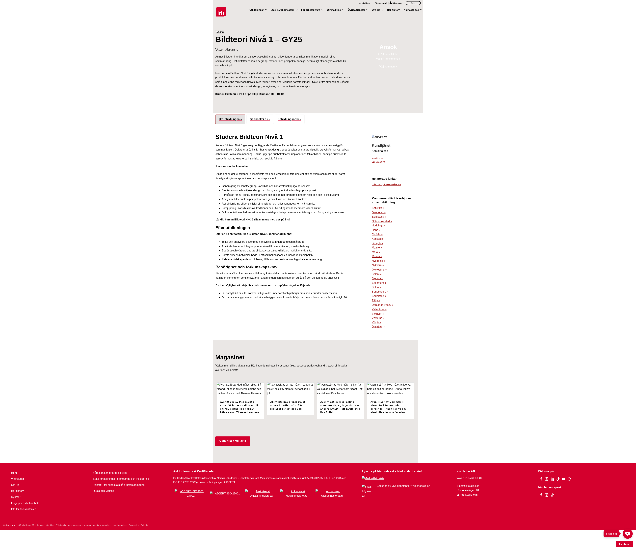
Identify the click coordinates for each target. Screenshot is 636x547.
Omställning (334, 9)
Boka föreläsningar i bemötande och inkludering (121, 478)
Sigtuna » (377, 278)
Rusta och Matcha (103, 490)
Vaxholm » (378, 313)
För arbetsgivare (310, 9)
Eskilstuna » (379, 216)
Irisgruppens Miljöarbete (25, 503)
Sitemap (40, 525)
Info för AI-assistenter (23, 509)
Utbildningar (256, 9)
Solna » (376, 287)
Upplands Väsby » (383, 305)
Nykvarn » (378, 265)
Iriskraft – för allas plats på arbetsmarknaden (119, 485)
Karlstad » (378, 238)
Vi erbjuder (17, 478)
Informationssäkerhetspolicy (97, 525)
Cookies (50, 525)
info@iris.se (377, 158)
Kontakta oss (411, 9)
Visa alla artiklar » (232, 441)
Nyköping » (378, 260)
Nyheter (15, 497)
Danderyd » (379, 212)
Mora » (376, 252)
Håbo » (376, 230)
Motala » (377, 256)
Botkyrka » (378, 208)
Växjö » (376, 322)
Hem (14, 472)
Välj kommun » (388, 66)
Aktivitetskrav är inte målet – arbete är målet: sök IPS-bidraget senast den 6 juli (288, 405)
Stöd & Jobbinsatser (282, 9)
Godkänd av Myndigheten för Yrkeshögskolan (403, 486)
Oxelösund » (379, 269)
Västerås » (378, 318)
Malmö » (377, 247)
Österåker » (378, 326)
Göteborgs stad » (382, 221)
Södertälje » (379, 296)
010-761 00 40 (378, 162)
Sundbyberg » (380, 291)
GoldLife (145, 525)
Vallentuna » (379, 309)
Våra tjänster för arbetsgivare (110, 472)
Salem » (377, 274)
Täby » (376, 300)
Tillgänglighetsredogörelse (68, 525)
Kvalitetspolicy (120, 525)
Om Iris (376, 9)
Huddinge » (379, 225)
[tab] (230, 119)
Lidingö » (377, 243)
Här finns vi (393, 9)
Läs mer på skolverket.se (386, 184)
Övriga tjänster (356, 9)
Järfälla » (377, 234)
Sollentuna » (379, 282)
